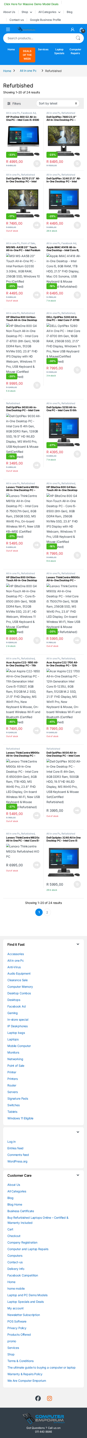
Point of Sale (28, 243)
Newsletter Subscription (23, 1315)
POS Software (16, 1321)
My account (15, 1308)
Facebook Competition (22, 1275)
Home (11, 49)
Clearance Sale (17, 980)
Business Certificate (20, 1211)
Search (78, 38)
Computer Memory (20, 986)
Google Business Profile (45, 19)
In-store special (17, 1019)
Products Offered (19, 1334)
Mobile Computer (19, 1046)
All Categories (47, 12)
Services (43, 49)
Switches (13, 1105)
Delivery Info (15, 1269)
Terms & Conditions (20, 1361)
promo (11, 1341)
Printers (12, 1079)
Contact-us (17, 19)
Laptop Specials (59, 51)
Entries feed (15, 1148)
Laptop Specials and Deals (25, 1301)
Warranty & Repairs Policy (24, 1374)
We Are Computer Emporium (26, 1380)
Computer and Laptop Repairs (27, 1249)
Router (11, 1085)
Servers (12, 1092)
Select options (36, 163)
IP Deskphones (17, 1026)
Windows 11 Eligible (20, 1118)
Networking (15, 1059)
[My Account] (72, 29)
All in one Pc (28, 70)
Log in (11, 1141)
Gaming (12, 1013)
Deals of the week (27, 54)
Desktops (13, 1000)
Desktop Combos (19, 993)
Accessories (15, 954)
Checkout (13, 1236)
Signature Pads (17, 1098)
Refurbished (68, 112)
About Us (9, 12)
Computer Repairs (75, 51)
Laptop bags (16, 1032)
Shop (25, 12)
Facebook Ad (28, 112)
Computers (14, 1255)
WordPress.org (17, 1161)
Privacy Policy (16, 1328)
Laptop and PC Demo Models (27, 1295)
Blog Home (14, 1204)
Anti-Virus (14, 967)
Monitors (13, 1052)
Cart (10, 1229)
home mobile (15, 1288)
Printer (11, 1072)
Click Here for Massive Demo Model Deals (30, 4)
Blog (69, 12)
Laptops (13, 1039)
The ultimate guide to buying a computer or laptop (41, 1367)
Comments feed (18, 1155)
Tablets (12, 1111)
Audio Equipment (19, 973)
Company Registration (22, 1242)
